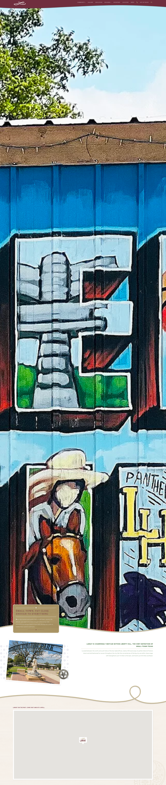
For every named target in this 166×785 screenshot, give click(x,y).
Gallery (90, 2)
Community (81, 2)
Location (125, 2)
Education (98, 2)
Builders (107, 2)
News (132, 2)
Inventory (116, 2)
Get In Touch (144, 2)
